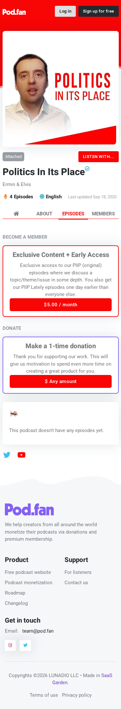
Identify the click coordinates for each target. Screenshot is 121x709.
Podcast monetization (28, 583)
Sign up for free (98, 11)
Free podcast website (28, 572)
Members (103, 214)
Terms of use (44, 695)
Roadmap (15, 593)
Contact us (76, 583)
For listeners (78, 572)
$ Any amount (60, 381)
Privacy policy (77, 695)
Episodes (73, 214)
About (44, 214)
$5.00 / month (60, 305)
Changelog (16, 603)
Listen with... (98, 156)
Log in (65, 11)
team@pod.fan (38, 631)
